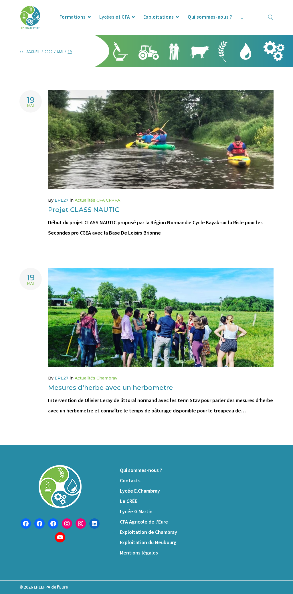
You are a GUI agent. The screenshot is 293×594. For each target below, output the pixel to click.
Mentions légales (139, 552)
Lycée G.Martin (136, 511)
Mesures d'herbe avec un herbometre (110, 387)
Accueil (33, 52)
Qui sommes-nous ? (210, 17)
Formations (73, 17)
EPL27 (61, 200)
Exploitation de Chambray (148, 532)
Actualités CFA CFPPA (97, 200)
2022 (49, 52)
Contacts (130, 480)
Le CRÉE (128, 501)
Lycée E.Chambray (140, 490)
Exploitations (158, 17)
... (243, 17)
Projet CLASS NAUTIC (83, 210)
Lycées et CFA (114, 17)
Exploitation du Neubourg (148, 542)
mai (60, 52)
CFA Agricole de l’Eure (144, 521)
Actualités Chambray (96, 378)
